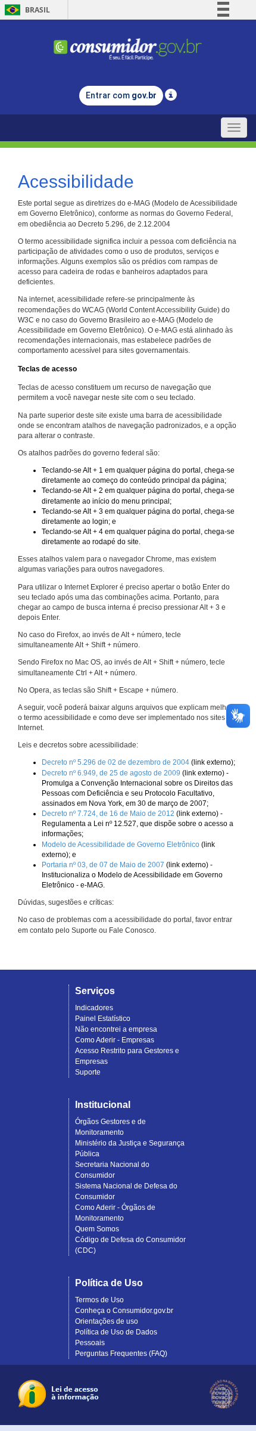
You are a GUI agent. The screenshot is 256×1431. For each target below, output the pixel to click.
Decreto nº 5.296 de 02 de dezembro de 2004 (115, 762)
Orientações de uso (106, 1321)
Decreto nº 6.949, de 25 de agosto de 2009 (111, 773)
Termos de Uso (99, 1300)
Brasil (25, 10)
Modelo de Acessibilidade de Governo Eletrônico (120, 844)
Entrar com (121, 95)
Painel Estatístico (102, 1018)
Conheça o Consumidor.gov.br (124, 1310)
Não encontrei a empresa (116, 1029)
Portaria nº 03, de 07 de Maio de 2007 (103, 865)
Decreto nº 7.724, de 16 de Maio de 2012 (108, 813)
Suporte (88, 1072)
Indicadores (94, 1008)
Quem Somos (97, 1229)
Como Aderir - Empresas (114, 1040)
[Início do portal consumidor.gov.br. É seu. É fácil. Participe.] (128, 43)
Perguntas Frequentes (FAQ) (121, 1353)
